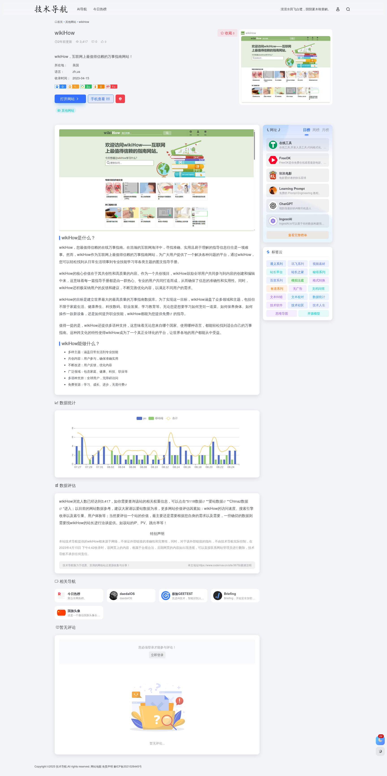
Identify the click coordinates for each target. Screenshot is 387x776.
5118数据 (194, 501)
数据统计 (319, 296)
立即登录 (157, 655)
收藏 (229, 32)
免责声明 (108, 766)
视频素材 (319, 263)
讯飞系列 (297, 263)
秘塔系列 (319, 272)
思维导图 (281, 313)
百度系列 (276, 280)
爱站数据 (216, 501)
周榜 (316, 129)
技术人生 (319, 305)
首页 (60, 22)
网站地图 (96, 766)
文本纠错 (276, 296)
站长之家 (297, 272)
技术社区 (297, 305)
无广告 (297, 288)
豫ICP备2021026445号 (128, 766)
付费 (121, 384)
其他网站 (70, 22)
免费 (166, 313)
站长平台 (276, 272)
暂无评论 (68, 627)
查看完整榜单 (297, 235)
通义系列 (276, 263)
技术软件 (276, 305)
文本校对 (297, 296)
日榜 (306, 129)
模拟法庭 (297, 280)
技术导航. (61, 766)
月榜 (325, 129)
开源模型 (313, 313)
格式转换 (319, 280)
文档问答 (318, 288)
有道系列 (277, 288)
